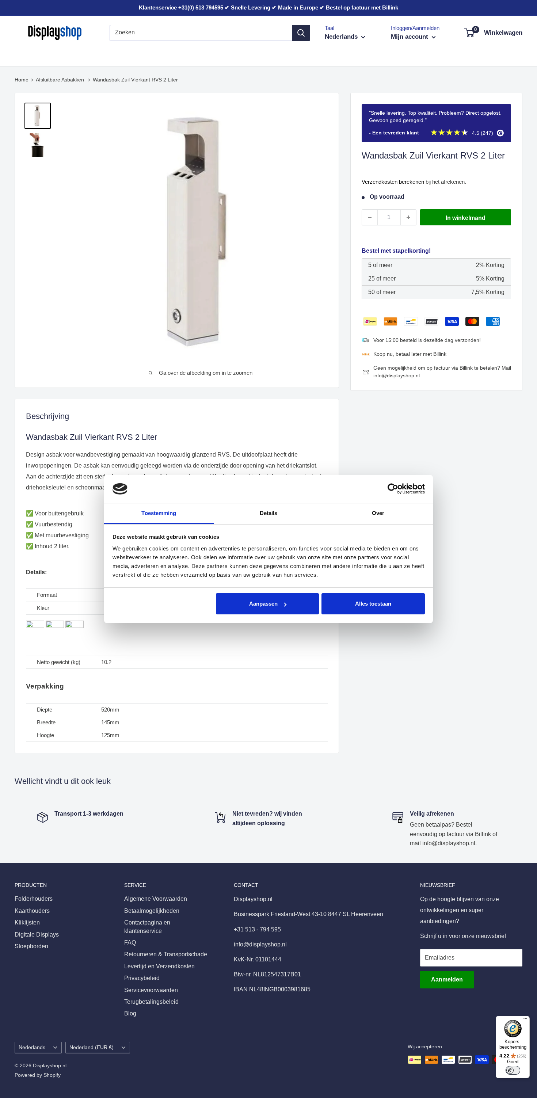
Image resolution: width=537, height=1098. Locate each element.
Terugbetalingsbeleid (151, 1002)
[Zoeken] (301, 33)
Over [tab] (378, 513)
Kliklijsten (125, 54)
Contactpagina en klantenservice (147, 926)
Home (21, 80)
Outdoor (298, 54)
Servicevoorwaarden (151, 990)
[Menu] (525, 1020)
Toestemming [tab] (158, 513)
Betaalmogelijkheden (151, 911)
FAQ (130, 942)
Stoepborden (258, 54)
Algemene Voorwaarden (155, 899)
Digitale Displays (206, 54)
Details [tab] (269, 513)
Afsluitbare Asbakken (60, 80)
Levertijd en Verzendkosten (159, 966)
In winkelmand (465, 218)
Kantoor (161, 54)
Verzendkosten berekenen (393, 182)
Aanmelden (447, 979)
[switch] (513, 1070)
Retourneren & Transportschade (165, 954)
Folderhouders (34, 54)
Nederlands (32, 1047)
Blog (130, 1013)
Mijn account (410, 36)
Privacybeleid (142, 978)
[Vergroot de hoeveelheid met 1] (408, 217)
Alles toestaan (373, 604)
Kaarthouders (82, 54)
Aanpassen (263, 604)
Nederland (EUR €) (91, 1047)
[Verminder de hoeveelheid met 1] (369, 217)
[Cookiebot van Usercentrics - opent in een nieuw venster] (393, 488)
